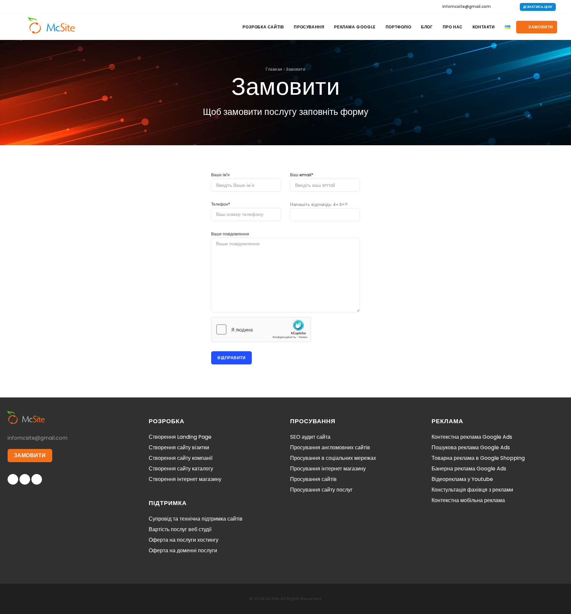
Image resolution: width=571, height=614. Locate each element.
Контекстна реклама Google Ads (472, 437)
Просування (309, 27)
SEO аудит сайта (310, 437)
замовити (540, 27)
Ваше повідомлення (230, 234)
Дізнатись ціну (537, 6)
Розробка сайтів (263, 27)
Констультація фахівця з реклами (472, 490)
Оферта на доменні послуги (183, 550)
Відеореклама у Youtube (462, 479)
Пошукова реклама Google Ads (471, 447)
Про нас (453, 27)
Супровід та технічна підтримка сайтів (196, 519)
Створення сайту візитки (179, 447)
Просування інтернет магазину (328, 468)
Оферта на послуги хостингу (183, 540)
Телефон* (220, 204)
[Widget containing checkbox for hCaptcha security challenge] (261, 329)
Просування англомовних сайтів (330, 447)
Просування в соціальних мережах (333, 458)
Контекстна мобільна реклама (468, 500)
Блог (427, 27)
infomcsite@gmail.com (466, 6)
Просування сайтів (313, 479)
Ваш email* (301, 175)
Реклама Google (354, 27)
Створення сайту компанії (180, 458)
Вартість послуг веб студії (180, 529)
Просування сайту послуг (321, 490)
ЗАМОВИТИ (30, 455)
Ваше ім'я (220, 175)
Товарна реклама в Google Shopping (478, 458)
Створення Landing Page (180, 437)
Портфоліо (398, 27)
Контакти (484, 27)
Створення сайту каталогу (181, 468)
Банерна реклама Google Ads (469, 468)
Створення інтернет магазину (185, 479)
